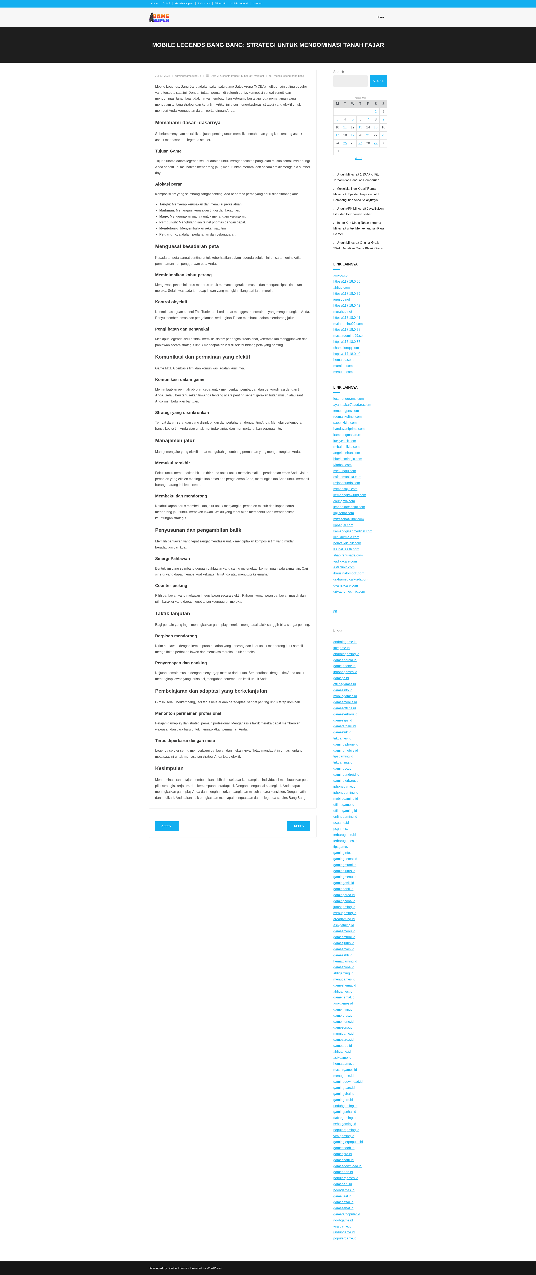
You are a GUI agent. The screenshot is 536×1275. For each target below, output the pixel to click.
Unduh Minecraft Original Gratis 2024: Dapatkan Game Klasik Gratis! (358, 245)
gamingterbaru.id (345, 780)
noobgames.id (343, 1190)
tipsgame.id (341, 846)
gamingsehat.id (344, 1112)
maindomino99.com (348, 323)
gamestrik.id (342, 732)
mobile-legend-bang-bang (289, 75)
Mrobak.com (342, 465)
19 (352, 135)
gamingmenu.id (344, 877)
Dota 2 (166, 3)
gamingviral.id (343, 1094)
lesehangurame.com (348, 398)
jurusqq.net (341, 299)
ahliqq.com (341, 287)
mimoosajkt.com (345, 489)
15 (376, 127)
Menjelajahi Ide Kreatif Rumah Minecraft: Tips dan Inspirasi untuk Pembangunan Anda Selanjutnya (356, 194)
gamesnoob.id (343, 1148)
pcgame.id (341, 822)
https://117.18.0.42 (346, 305)
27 (360, 143)
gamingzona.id (344, 901)
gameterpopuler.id (346, 1214)
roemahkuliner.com (347, 416)
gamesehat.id (343, 1208)
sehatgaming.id (344, 1124)
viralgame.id (342, 1226)
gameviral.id (342, 1196)
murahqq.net (342, 311)
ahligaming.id (343, 973)
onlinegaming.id (345, 816)
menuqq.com (343, 372)
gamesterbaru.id (345, 714)
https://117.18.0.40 (346, 354)
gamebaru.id (342, 1184)
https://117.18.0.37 (346, 341)
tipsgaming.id (343, 756)
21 (368, 135)
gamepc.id (341, 678)
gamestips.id (342, 720)
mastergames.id (345, 1069)
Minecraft (220, 3)
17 (337, 135)
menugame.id (343, 1076)
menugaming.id (344, 913)
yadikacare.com (345, 561)
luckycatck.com (344, 441)
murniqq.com (343, 366)
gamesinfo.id (342, 690)
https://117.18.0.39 (346, 293)
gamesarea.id (343, 1039)
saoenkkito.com (345, 422)
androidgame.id (345, 642)
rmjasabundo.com (346, 483)
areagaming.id (344, 919)
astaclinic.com (343, 567)
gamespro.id (342, 1154)
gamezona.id (343, 1027)
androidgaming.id (346, 654)
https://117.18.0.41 (346, 317)
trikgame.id (341, 648)
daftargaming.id (344, 1118)
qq (335, 611)
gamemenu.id (343, 1021)
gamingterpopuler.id (348, 1142)
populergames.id (345, 1178)
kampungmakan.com (348, 435)
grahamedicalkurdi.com (350, 579)
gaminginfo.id (343, 853)
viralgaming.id (343, 1136)
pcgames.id (341, 828)
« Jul (358, 158)
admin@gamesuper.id (188, 75)
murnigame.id (343, 1033)
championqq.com (346, 348)
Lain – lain (204, 3)
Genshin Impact (184, 3)
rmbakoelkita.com (346, 446)
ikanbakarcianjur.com (349, 507)
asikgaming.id (343, 925)
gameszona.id (343, 967)
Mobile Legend (239, 3)
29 (376, 143)
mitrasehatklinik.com (348, 519)
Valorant (257, 3)
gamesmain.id (343, 949)
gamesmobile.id (345, 702)
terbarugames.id (345, 841)
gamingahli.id (343, 889)
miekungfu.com (344, 471)
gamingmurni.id (344, 865)
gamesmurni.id (344, 937)
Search (338, 72)
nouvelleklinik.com (347, 543)
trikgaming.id (342, 762)
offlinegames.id (344, 684)
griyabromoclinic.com (349, 591)
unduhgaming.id (345, 1106)
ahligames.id (342, 991)
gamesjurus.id (343, 943)
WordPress (214, 1268)
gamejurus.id (343, 1015)
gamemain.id (343, 1009)
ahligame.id (342, 1051)
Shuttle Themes (178, 1268)
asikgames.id (343, 1003)
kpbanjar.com (343, 525)
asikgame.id (342, 1057)
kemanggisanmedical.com (352, 531)
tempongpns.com (346, 411)
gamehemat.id (343, 997)
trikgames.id (342, 738)
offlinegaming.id (345, 810)
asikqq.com (341, 275)
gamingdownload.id (348, 1081)
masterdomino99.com (349, 335)
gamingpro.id (343, 1100)
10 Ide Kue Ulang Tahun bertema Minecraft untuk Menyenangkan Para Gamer (358, 228)
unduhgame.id (344, 1232)
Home (154, 3)
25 (345, 143)
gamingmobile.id (345, 750)
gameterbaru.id (344, 726)
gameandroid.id (345, 660)
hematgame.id (343, 1063)
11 (345, 127)
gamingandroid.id (346, 774)
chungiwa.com (344, 501)
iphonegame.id (344, 786)
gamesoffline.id (344, 708)
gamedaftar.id (343, 1202)
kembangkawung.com (349, 495)
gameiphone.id (344, 666)
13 (360, 127)
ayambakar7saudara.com (352, 404)
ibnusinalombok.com (348, 573)
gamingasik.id (343, 883)
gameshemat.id (344, 985)
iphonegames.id (345, 672)
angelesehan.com (346, 453)
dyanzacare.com (345, 585)
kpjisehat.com (343, 513)
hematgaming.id (345, 961)
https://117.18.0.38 (346, 329)
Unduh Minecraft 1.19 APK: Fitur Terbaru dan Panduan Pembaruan (356, 177)
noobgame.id (343, 1220)
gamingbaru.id (344, 1087)
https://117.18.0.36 (346, 281)
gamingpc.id (342, 768)
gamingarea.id (344, 895)
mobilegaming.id (345, 798)
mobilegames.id (345, 696)
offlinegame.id (343, 804)
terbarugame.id (344, 835)
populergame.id (345, 1238)
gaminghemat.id (345, 859)
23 (383, 135)
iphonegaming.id (345, 792)
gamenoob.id (343, 1172)
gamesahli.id (342, 955)
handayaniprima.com (349, 429)
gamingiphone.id (345, 744)
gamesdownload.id (347, 1166)
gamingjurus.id (344, 871)
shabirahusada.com (348, 555)
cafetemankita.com (347, 477)
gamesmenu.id (344, 931)
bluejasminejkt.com (347, 459)
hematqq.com (343, 359)
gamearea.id (342, 1045)
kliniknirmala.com (346, 537)
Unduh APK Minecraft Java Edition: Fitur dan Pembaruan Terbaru (358, 211)
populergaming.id (346, 1130)
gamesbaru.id (343, 1160)
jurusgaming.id (344, 907)
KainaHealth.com (346, 549)
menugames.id (344, 979)
